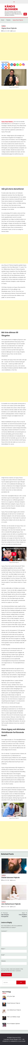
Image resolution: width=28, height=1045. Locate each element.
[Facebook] (3, 64)
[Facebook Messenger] (3, 67)
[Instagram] (23, 64)
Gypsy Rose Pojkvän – (7, 121)
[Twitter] (6, 64)
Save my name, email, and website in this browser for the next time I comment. (12, 969)
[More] (8, 67)
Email (3, 955)
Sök (21, 982)
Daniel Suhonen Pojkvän (10, 877)
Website (3, 961)
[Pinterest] (14, 64)
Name (3, 948)
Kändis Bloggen (11, 7)
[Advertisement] (14, 46)
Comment (4, 931)
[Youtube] (6, 67)
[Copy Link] (20, 64)
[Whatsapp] (17, 64)
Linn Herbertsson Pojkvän (11, 904)
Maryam (14, 31)
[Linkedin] (11, 64)
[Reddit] (8, 64)
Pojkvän (3, 25)
